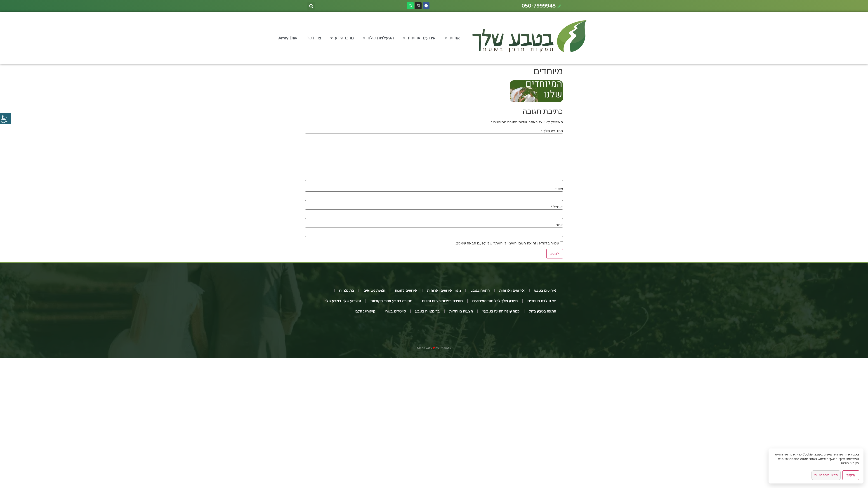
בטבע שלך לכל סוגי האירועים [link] (495, 301)
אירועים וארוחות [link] (422, 37)
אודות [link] (454, 37)
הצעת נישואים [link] (374, 290)
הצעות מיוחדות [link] (461, 311)
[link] (5, 118)
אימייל (557, 207)
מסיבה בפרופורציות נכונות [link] (442, 301)
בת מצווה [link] (346, 290)
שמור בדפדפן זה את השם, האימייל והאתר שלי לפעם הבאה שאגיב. (507, 243)
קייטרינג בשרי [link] (395, 311)
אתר (559, 225)
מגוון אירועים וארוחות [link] (444, 290)
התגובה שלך (552, 131)
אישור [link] (850, 475)
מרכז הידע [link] (344, 37)
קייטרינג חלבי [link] (365, 311)
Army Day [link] (287, 37)
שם (559, 189)
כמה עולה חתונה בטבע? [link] (500, 311)
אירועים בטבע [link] (545, 290)
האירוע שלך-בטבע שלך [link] (343, 301)
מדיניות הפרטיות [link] (826, 475)
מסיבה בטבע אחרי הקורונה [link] (391, 301)
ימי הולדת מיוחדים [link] (541, 301)
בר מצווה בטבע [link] (427, 311)
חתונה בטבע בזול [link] (542, 311)
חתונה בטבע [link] (480, 290)
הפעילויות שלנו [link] (381, 37)
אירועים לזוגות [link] (406, 290)
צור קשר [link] (313, 37)
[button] (311, 6)
